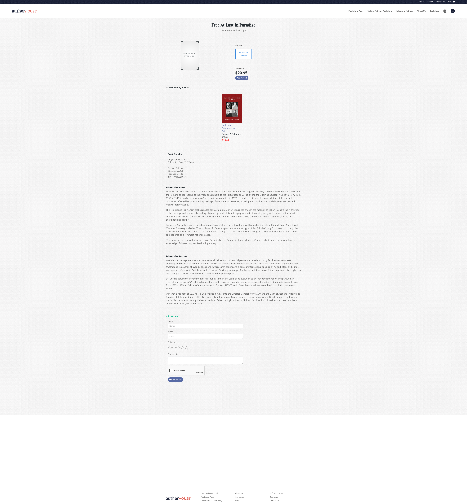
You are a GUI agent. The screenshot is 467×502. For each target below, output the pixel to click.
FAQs (237, 501)
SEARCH (439, 2)
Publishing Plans (356, 11)
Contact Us (239, 497)
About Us (421, 11)
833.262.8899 (428, 2)
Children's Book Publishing (379, 11)
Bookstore (434, 11)
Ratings (171, 342)
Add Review (172, 316)
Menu (453, 10)
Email (170, 331)
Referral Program (277, 493)
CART (450, 2)
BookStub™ (274, 501)
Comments (173, 354)
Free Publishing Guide (210, 493)
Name (170, 321)
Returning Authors (404, 11)
